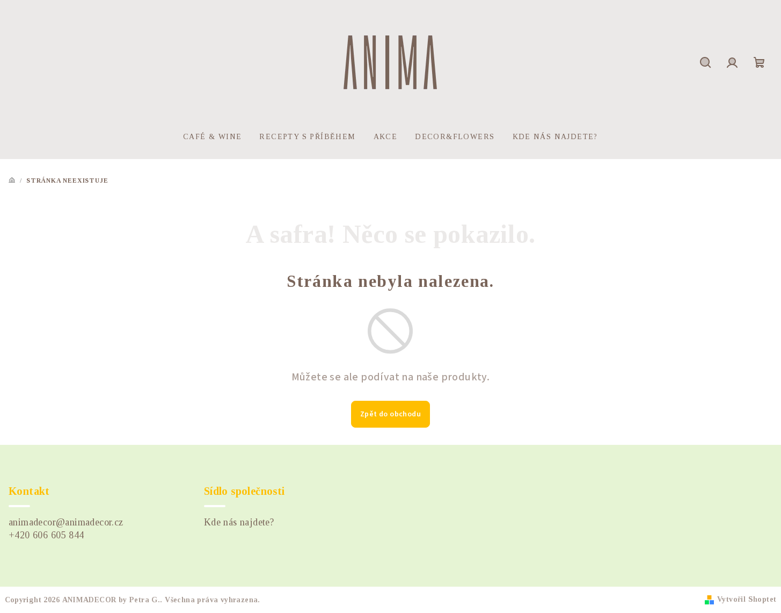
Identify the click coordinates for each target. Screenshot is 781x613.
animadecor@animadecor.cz (66, 522)
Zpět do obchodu (390, 414)
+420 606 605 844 (46, 535)
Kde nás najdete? (239, 522)
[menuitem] (212, 137)
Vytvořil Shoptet (746, 599)
